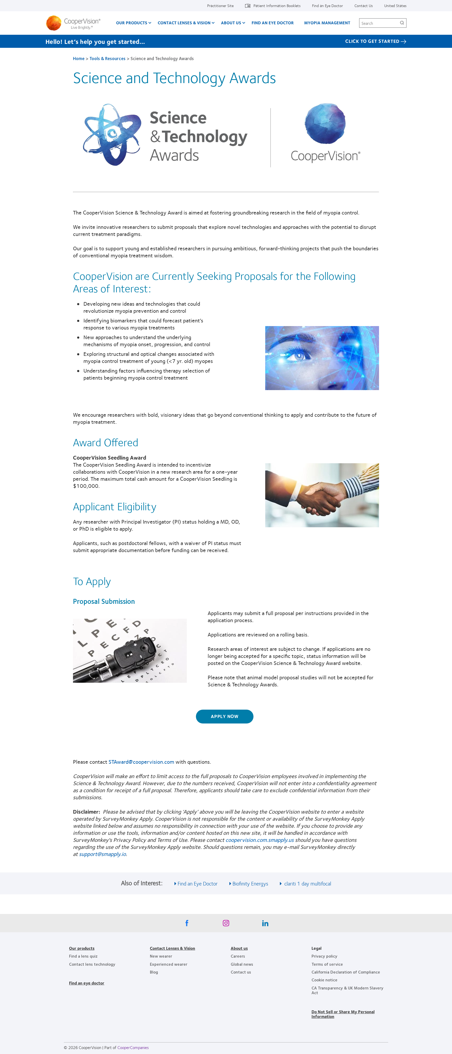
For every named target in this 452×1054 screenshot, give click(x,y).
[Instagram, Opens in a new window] (226, 924)
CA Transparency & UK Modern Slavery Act (347, 990)
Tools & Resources (107, 58)
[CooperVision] (75, 23)
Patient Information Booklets (277, 5)
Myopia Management (327, 22)
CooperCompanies (133, 1047)
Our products (81, 948)
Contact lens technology (92, 964)
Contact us (241, 972)
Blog (154, 972)
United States (395, 5)
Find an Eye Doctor (327, 5)
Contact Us (363, 5)
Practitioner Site (220, 5)
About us (239, 948)
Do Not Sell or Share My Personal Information (343, 1014)
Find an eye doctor (86, 983)
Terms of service (327, 964)
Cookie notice (324, 979)
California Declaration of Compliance (346, 972)
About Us (231, 22)
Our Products (131, 22)
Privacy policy (324, 956)
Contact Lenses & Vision (184, 22)
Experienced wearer (168, 964)
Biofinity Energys (250, 883)
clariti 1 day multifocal (307, 883)
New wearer (161, 956)
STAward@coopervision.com (141, 761)
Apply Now (225, 716)
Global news (242, 964)
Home (78, 58)
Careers (238, 956)
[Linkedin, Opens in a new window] (265, 924)
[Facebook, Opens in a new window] (186, 924)
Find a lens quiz (83, 956)
